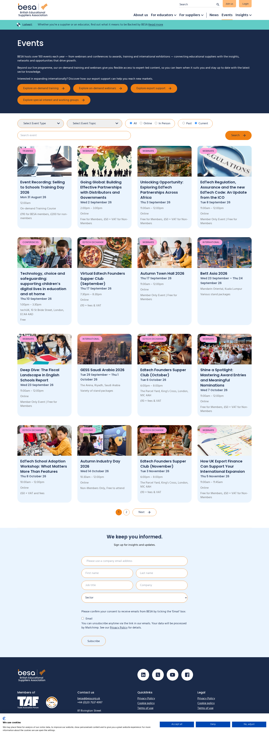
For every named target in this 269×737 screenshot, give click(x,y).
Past (189, 124)
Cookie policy (146, 703)
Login (245, 4)
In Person (164, 124)
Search (235, 135)
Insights (242, 15)
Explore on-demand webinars (97, 88)
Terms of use (145, 708)
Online (148, 124)
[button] (175, 15)
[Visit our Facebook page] (187, 675)
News (214, 15)
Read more (155, 24)
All (135, 124)
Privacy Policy (119, 627)
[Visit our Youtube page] (172, 675)
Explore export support (151, 88)
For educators (162, 15)
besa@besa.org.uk (88, 699)
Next (142, 512)
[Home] (32, 10)
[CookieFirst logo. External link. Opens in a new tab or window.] (4, 718)
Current (203, 124)
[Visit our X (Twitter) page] (158, 675)
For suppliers (189, 15)
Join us (229, 4)
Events (227, 15)
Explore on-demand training (41, 88)
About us (140, 15)
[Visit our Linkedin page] (143, 675)
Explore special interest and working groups (51, 100)
